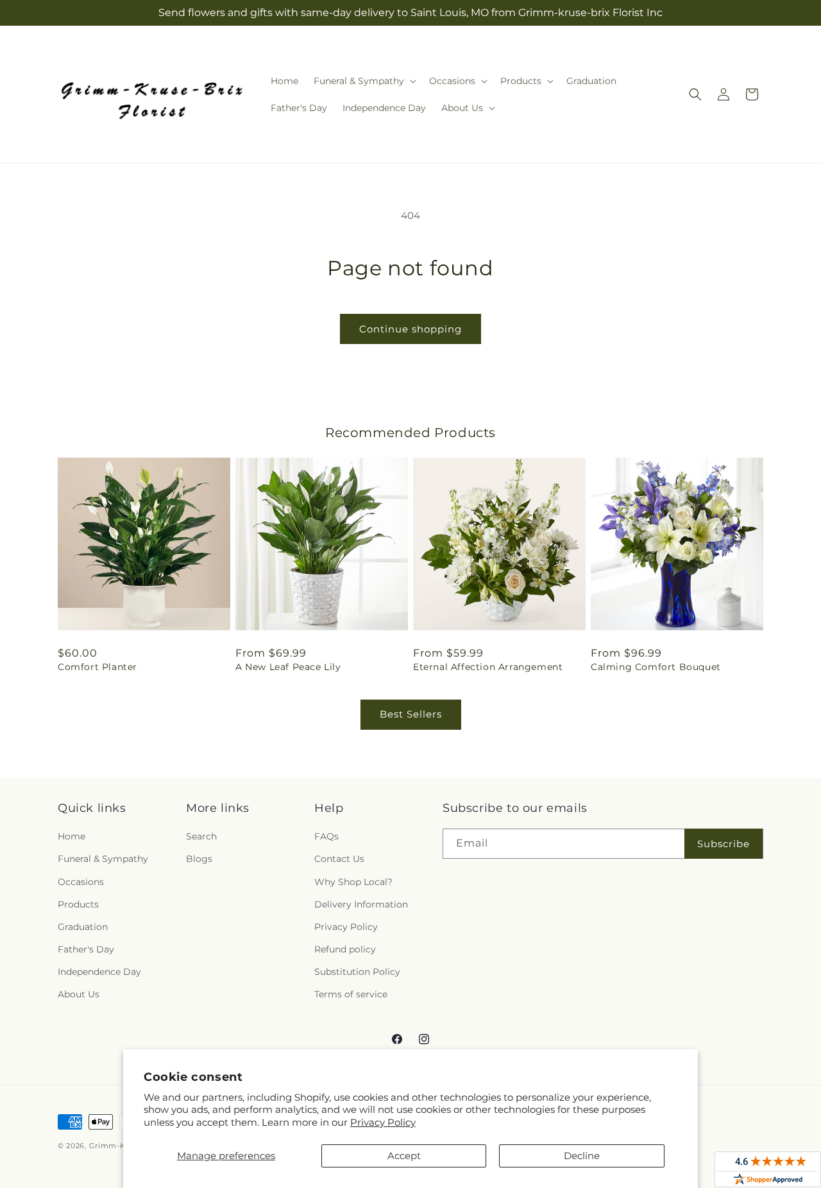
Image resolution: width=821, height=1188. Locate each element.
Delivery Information (361, 904)
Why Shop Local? (353, 882)
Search (201, 836)
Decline (582, 1155)
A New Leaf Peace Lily (288, 667)
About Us (78, 994)
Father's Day (86, 949)
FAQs (326, 836)
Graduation (83, 927)
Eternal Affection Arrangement (488, 667)
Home (71, 836)
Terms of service (350, 994)
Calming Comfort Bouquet (656, 667)
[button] (363, 80)
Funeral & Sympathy (103, 859)
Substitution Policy (357, 971)
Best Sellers (411, 714)
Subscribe (723, 844)
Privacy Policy (383, 1122)
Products (78, 904)
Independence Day (99, 971)
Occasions (81, 882)
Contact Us (339, 859)
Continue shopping (410, 329)
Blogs (199, 859)
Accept (404, 1155)
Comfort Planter (97, 667)
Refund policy (345, 949)
